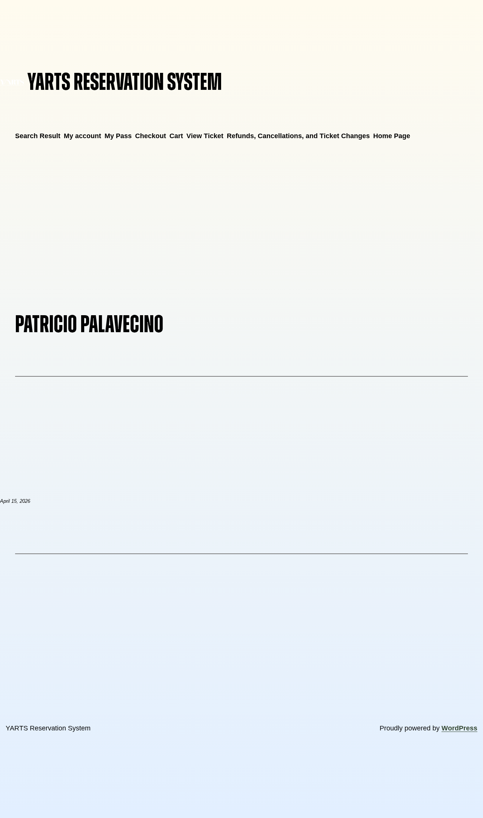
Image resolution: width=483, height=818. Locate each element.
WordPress (459, 728)
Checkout (150, 136)
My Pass (118, 136)
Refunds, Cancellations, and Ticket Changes (298, 136)
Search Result (37, 136)
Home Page (391, 136)
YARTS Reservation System (125, 82)
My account (82, 136)
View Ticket (204, 136)
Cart (176, 136)
